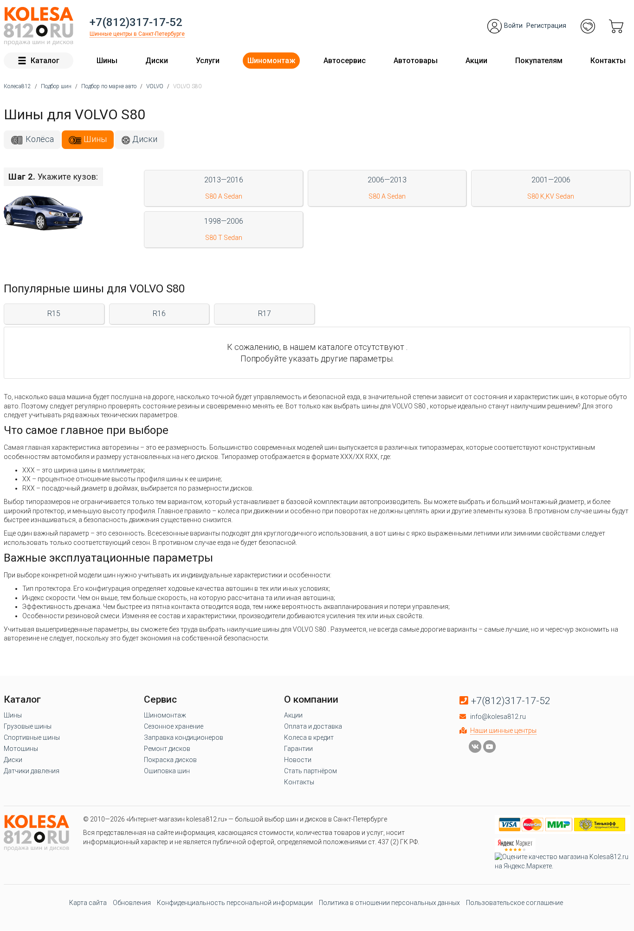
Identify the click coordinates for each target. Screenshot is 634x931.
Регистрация (546, 25)
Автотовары (416, 60)
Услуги (208, 60)
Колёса (40, 139)
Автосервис (344, 60)
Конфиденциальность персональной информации (235, 902)
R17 (264, 313)
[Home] (38, 26)
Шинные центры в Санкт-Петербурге (137, 34)
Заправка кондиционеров (183, 737)
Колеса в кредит (309, 737)
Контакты (608, 60)
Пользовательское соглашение (514, 902)
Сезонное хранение (173, 726)
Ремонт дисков (167, 748)
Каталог (45, 60)
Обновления (132, 902)
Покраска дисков (170, 759)
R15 (53, 313)
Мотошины (21, 748)
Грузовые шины (28, 726)
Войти (513, 25)
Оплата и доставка (313, 726)
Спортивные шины (32, 737)
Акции (476, 60)
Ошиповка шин (167, 771)
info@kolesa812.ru (498, 716)
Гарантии (298, 748)
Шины (107, 60)
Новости (297, 759)
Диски (156, 60)
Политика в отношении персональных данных (389, 902)
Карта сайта (88, 902)
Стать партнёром (310, 771)
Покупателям (539, 60)
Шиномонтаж (271, 60)
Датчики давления (31, 771)
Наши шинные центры (503, 730)
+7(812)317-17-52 (136, 22)
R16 (159, 313)
